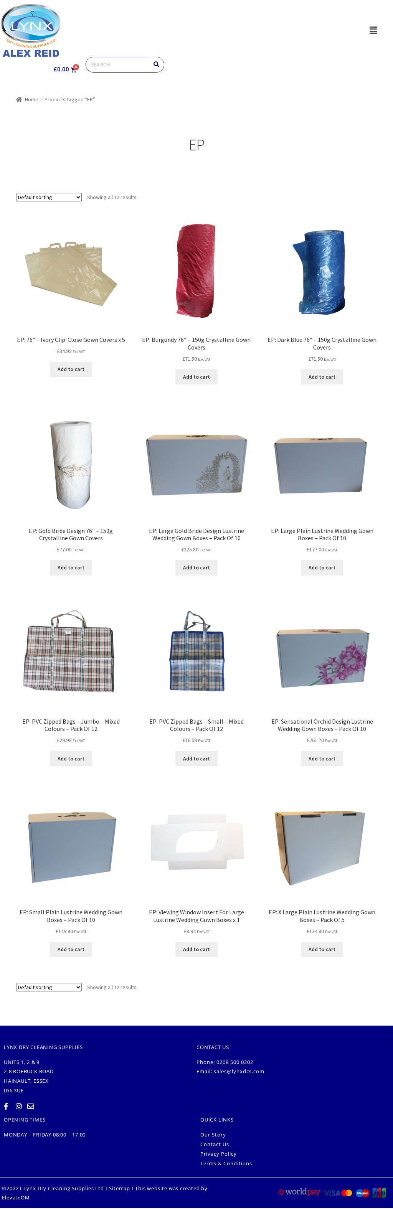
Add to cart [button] (71, 369)
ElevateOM (16, 1197)
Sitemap (119, 1188)
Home (31, 99)
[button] (373, 30)
